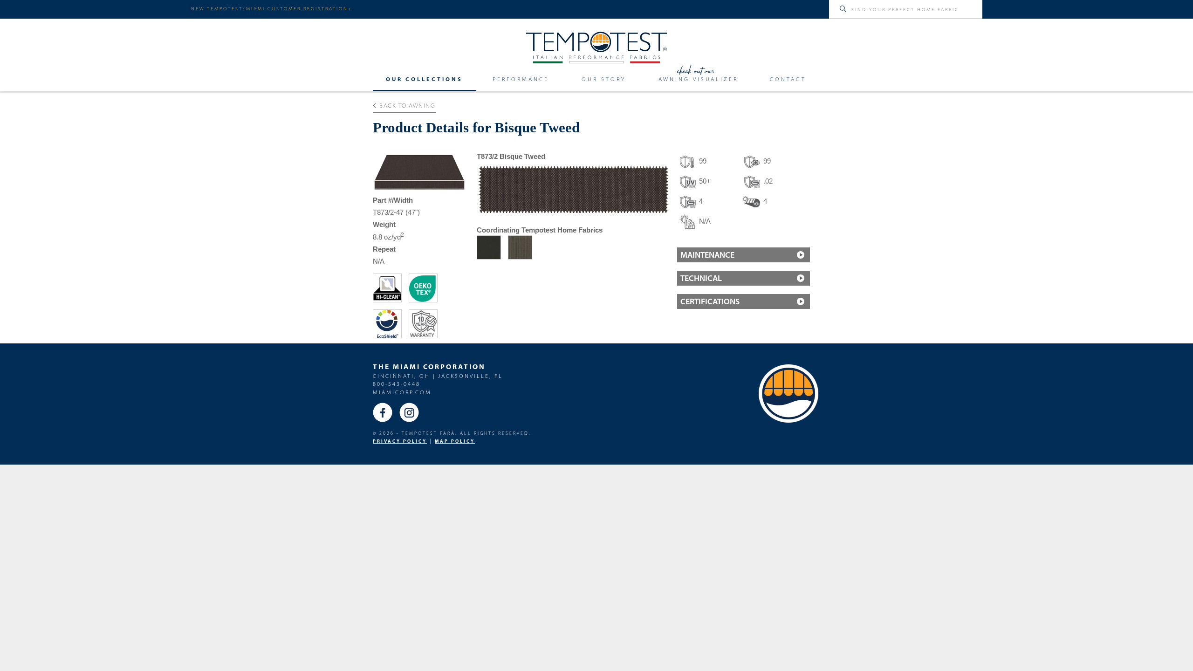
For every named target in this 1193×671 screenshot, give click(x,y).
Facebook (382, 412)
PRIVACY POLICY (400, 441)
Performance (521, 79)
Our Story (604, 79)
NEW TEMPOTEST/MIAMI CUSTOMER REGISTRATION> (271, 8)
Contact (788, 79)
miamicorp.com (402, 392)
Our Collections (424, 79)
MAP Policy (455, 441)
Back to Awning (407, 105)
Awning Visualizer (698, 79)
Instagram (409, 412)
